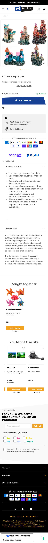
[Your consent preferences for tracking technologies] (43, 538)
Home (4, 16)
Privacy (20, 516)
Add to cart (15, 328)
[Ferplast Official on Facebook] (21, 509)
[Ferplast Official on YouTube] (29, 509)
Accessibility (32, 516)
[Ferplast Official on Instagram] (15, 509)
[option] (24, 2)
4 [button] (26, 70)
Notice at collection (12, 540)
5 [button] (28, 70)
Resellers (6, 475)
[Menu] (3, 9)
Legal (12, 516)
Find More (15, 331)
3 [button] (24, 70)
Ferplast (6, 468)
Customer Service (10, 483)
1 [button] (20, 70)
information (22, 449)
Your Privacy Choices (20, 535)
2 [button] (22, 70)
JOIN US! (38, 425)
